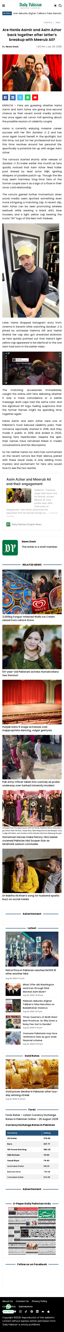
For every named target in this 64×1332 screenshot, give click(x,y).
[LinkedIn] (13, 97)
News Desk (12, 46)
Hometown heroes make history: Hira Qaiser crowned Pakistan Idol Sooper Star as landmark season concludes (30, 840)
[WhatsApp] (28, 97)
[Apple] (48, 1311)
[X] (20, 97)
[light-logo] (31, 5)
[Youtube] (15, 1311)
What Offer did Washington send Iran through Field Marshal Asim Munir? (38, 988)
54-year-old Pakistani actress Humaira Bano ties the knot (30, 673)
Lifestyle (48, 22)
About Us (7, 1301)
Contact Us (22, 1301)
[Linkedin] (37, 1311)
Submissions (26, 1306)
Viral (58, 22)
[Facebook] (5, 97)
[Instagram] (20, 1311)
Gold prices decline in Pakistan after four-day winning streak (32, 1093)
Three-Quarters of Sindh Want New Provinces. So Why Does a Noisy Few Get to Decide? (40, 1021)
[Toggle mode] (55, 5)
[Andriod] (43, 1311)
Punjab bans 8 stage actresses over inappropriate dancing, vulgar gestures (27, 728)
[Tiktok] (26, 1311)
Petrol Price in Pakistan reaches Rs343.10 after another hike (31, 972)
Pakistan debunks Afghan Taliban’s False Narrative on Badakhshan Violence (38, 1004)
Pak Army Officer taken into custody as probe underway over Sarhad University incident (31, 783)
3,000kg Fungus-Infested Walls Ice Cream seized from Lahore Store (28, 618)
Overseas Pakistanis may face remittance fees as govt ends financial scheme (40, 1037)
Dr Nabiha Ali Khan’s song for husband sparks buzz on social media (30, 897)
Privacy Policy (39, 1301)
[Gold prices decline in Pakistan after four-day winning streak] (32, 1074)
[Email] (35, 97)
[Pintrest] (31, 1311)
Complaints (9, 1306)
